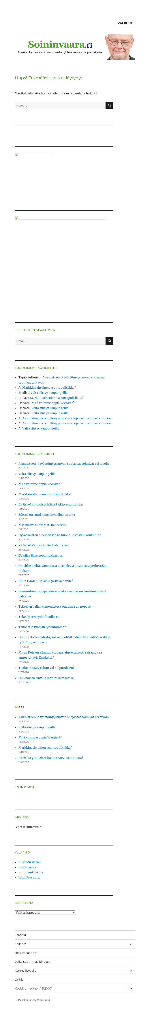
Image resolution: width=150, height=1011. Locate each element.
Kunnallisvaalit (25, 970)
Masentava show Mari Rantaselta (42, 525)
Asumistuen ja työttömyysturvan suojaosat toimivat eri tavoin (67, 418)
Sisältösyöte (27, 867)
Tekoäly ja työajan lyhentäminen (42, 627)
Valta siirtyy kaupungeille (49, 392)
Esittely (20, 944)
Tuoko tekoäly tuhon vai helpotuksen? (46, 668)
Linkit (19, 979)
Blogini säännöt (26, 952)
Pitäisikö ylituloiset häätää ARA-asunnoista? (50, 504)
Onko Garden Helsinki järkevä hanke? (45, 581)
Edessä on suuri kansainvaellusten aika (46, 514)
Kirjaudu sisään (29, 862)
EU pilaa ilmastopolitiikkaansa (40, 555)
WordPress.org (29, 877)
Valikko (125, 23)
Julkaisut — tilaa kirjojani (32, 961)
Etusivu (20, 935)
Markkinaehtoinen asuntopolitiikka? (49, 387)
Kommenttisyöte (30, 872)
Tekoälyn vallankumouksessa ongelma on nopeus (54, 606)
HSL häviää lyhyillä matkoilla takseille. (46, 678)
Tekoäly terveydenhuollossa (38, 617)
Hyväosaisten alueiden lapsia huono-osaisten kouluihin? (59, 535)
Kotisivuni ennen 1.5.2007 (33, 988)
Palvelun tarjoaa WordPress (34, 1000)
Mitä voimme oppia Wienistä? (53, 403)
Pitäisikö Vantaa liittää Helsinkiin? (43, 545)
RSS (21, 707)
